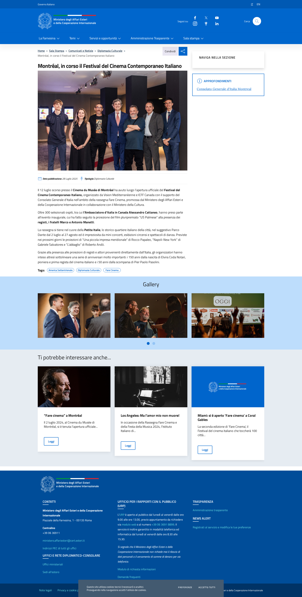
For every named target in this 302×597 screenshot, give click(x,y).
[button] (257, 21)
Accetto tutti (207, 587)
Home (41, 51)
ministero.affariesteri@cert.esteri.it (64, 540)
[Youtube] (215, 17)
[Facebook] (193, 17)
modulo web (129, 524)
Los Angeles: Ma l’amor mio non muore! (150, 415)
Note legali (45, 590)
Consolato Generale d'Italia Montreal (224, 89)
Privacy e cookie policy (70, 590)
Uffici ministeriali (53, 564)
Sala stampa (191, 38)
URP (121, 515)
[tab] (148, 343)
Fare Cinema (112, 269)
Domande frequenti (129, 577)
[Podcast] (204, 23)
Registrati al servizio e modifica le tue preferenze (222, 527)
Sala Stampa (56, 51)
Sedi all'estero (51, 572)
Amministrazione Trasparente (150, 38)
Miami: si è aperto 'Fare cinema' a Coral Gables (227, 417)
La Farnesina (47, 38)
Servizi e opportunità (103, 38)
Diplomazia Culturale (110, 51)
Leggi (51, 441)
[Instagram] (193, 23)
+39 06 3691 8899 (163, 524)
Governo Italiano (46, 4)
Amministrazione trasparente (210, 510)
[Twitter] (204, 17)
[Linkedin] (215, 23)
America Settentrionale (61, 269)
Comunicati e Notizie (81, 51)
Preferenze (185, 587)
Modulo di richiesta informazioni (137, 569)
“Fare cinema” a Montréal (63, 415)
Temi (72, 38)
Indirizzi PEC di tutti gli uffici (59, 548)
